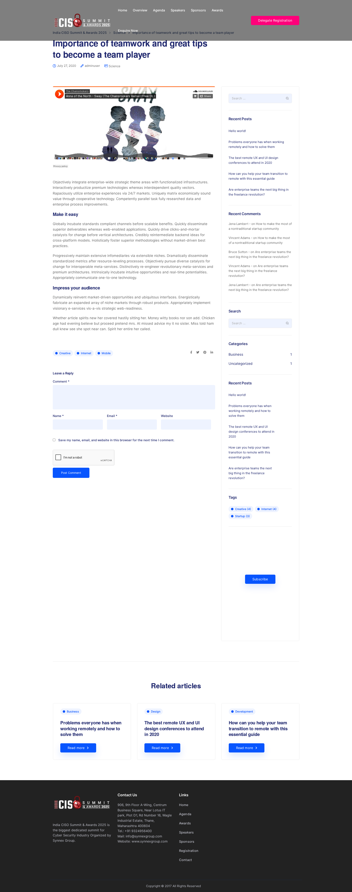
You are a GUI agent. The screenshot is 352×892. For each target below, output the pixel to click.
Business (236, 354)
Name (58, 415)
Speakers (178, 10)
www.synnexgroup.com (150, 841)
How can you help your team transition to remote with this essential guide (258, 176)
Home (122, 10)
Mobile (106, 353)
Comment (61, 381)
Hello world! (237, 131)
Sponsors (198, 10)
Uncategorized (241, 364)
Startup (242, 516)
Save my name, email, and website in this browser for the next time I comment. (116, 440)
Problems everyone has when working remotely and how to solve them (256, 144)
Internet (86, 353)
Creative (64, 353)
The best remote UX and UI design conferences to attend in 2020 (253, 160)
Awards (217, 10)
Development (244, 711)
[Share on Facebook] (191, 352)
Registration (188, 851)
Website (167, 415)
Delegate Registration (275, 20)
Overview (140, 10)
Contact (185, 860)
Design (155, 711)
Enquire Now (128, 31)
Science (114, 66)
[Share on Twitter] (197, 352)
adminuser (92, 65)
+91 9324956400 (138, 831)
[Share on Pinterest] (204, 352)
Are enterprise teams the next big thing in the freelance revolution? (259, 192)
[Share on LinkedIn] (211, 352)
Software (325, 711)
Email (112, 415)
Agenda (159, 10)
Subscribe (260, 579)
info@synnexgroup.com (144, 836)
